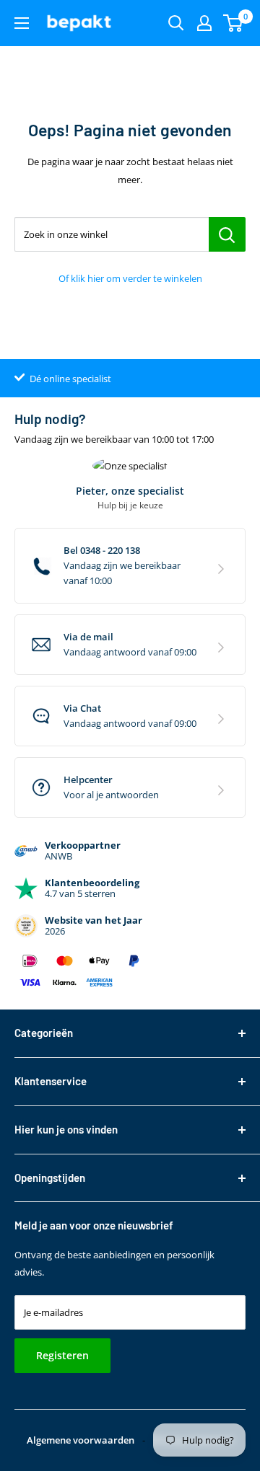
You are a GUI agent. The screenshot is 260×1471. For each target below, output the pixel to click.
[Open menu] (21, 23)
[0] (234, 23)
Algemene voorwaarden (80, 1440)
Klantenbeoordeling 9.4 (79, 378)
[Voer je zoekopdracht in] (176, 23)
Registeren (62, 1355)
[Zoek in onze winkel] (227, 234)
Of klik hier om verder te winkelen (130, 278)
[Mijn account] (204, 23)
